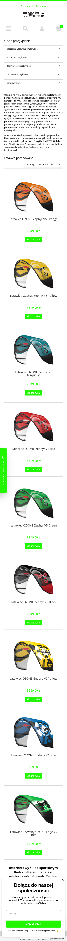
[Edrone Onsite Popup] (33, 470)
